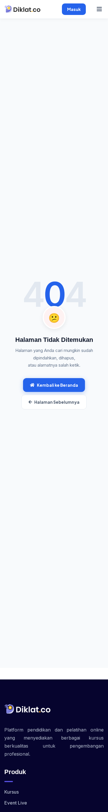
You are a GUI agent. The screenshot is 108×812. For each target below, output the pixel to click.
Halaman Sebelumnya (56, 402)
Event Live (15, 803)
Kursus (11, 792)
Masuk (74, 9)
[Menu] (99, 9)
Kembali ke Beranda (57, 385)
